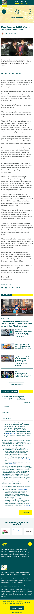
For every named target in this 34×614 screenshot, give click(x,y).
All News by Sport (17, 384)
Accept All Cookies (17, 608)
